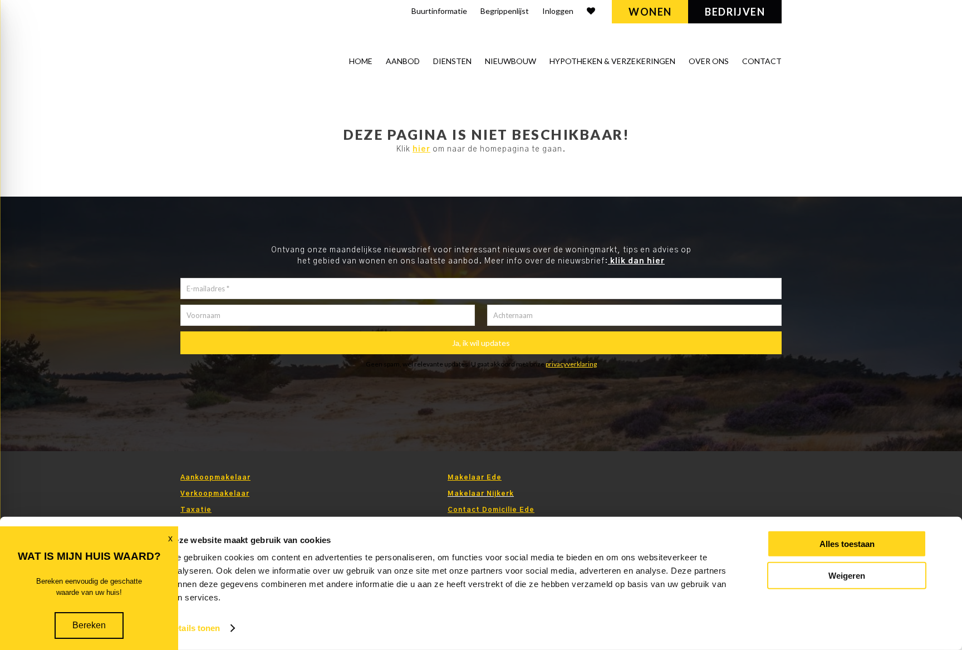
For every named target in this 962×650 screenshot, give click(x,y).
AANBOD (403, 61)
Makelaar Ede (475, 477)
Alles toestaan (847, 544)
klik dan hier (636, 261)
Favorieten (591, 12)
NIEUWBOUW (510, 61)
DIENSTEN (452, 61)
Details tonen (194, 628)
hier (421, 149)
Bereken (89, 625)
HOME (360, 61)
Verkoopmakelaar (214, 493)
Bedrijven (735, 12)
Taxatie (196, 509)
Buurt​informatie (439, 11)
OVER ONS (709, 61)
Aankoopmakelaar (215, 477)
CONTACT (762, 61)
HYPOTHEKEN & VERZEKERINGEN (612, 61)
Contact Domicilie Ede (491, 509)
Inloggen (557, 11)
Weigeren (846, 575)
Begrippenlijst (504, 11)
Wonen (650, 12)
